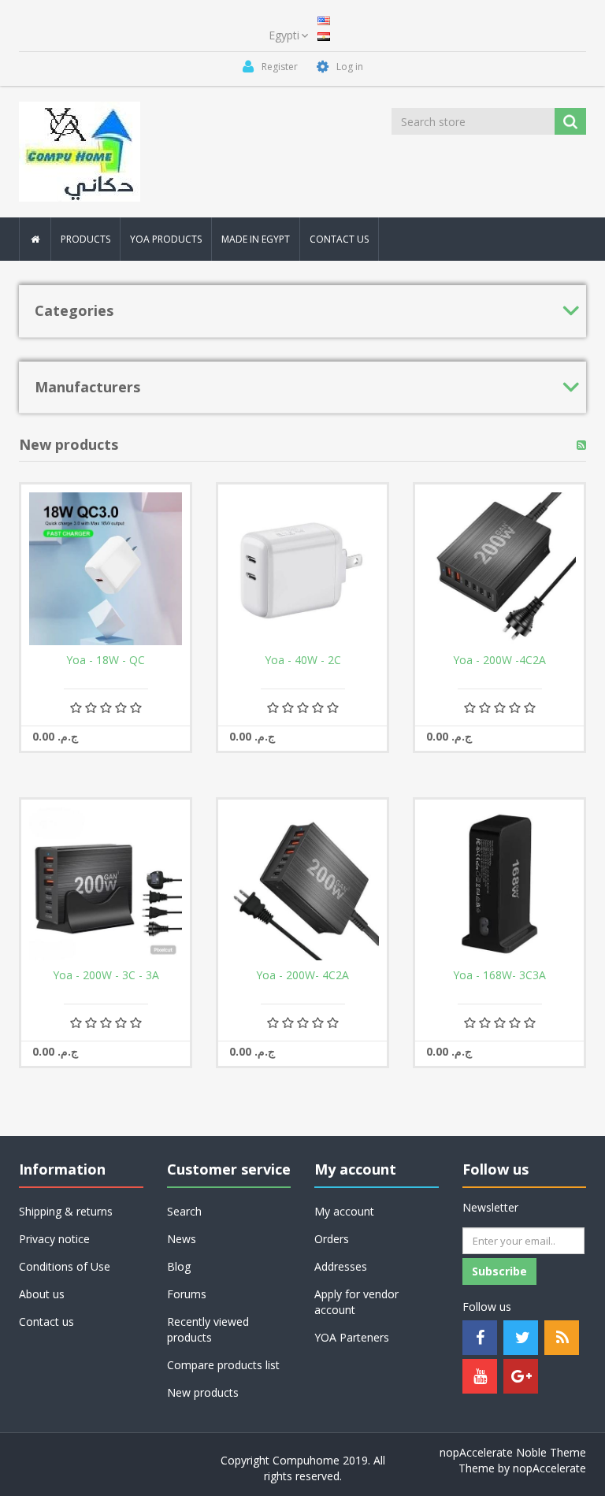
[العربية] (323, 35)
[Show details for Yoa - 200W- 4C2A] (302, 883)
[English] (323, 19)
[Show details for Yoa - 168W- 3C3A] (499, 883)
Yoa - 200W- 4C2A (302, 975)
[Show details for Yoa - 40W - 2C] (302, 568)
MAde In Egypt (255, 239)
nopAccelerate (549, 1468)
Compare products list (223, 1364)
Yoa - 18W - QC (105, 660)
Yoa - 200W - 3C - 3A (106, 975)
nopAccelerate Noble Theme (513, 1452)
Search (184, 1211)
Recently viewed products (208, 1329)
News (181, 1238)
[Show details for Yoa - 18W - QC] (105, 568)
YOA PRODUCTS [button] (166, 239)
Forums (186, 1293)
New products (203, 1392)
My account (344, 1211)
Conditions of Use (64, 1266)
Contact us (46, 1321)
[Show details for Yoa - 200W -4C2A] (499, 568)
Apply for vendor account (356, 1301)
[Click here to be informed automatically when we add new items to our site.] (581, 445)
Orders (331, 1238)
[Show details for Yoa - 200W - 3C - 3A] (105, 883)
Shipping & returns (66, 1211)
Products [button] (85, 239)
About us (42, 1293)
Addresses (340, 1266)
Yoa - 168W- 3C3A (499, 975)
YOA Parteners (351, 1337)
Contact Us (339, 239)
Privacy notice (54, 1238)
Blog (179, 1266)
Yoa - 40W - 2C (303, 660)
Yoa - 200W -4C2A (499, 660)
